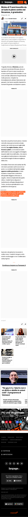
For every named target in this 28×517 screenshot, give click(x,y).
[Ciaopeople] (14, 513)
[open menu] (2, 2)
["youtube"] (10, 422)
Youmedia (3, 437)
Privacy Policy (19, 437)
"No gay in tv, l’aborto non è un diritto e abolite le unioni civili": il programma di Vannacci (14, 391)
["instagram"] (6, 422)
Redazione (3, 442)
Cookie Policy (4, 439)
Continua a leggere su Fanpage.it (14, 265)
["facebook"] (17, 422)
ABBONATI (20, 2)
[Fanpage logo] (9, 2)
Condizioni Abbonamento (16, 439)
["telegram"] (20, 422)
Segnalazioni (11, 437)
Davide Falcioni (12, 18)
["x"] (13, 422)
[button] (25, 18)
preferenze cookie (12, 442)
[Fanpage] (14, 468)
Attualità (3, 320)
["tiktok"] (3, 422)
